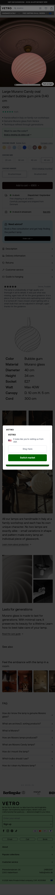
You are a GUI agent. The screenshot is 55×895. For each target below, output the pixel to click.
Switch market (27, 457)
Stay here (27, 449)
